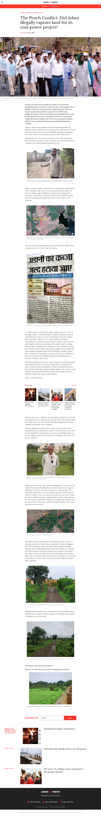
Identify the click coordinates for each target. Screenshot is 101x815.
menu (2, 2)
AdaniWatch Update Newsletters (59, 729)
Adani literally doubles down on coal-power (65, 749)
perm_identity (99, 2)
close (99, 6)
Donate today (54, 6)
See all (74, 385)
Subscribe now (45, 6)
